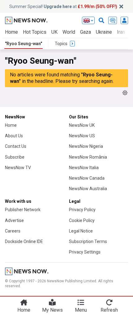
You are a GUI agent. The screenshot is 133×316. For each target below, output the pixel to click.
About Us (14, 135)
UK (54, 32)
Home (11, 32)
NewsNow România (88, 157)
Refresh (109, 310)
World (68, 32)
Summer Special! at (63, 6)
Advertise (14, 220)
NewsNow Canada (87, 178)
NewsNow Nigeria (86, 146)
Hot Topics (34, 32)
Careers (12, 230)
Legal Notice (81, 230)
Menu (81, 310)
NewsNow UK (82, 125)
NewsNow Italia (84, 167)
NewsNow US (82, 135)
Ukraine (104, 32)
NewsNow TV (18, 167)
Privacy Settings (85, 252)
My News (52, 310)
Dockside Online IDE (24, 241)
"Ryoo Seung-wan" (23, 43)
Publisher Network (23, 209)
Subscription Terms (88, 241)
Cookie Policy (82, 220)
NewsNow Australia (88, 188)
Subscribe (14, 157)
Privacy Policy (82, 209)
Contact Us (15, 146)
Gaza (85, 32)
